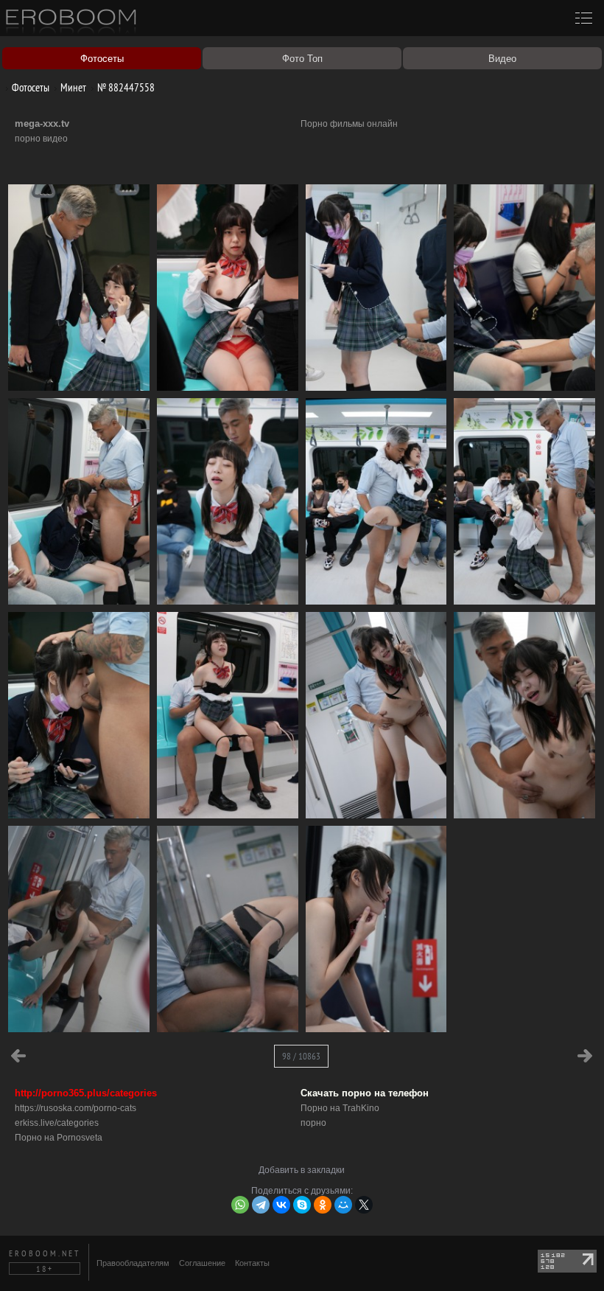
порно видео (41, 138)
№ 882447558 (125, 87)
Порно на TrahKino (340, 1108)
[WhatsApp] (240, 1205)
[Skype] (302, 1205)
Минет (72, 87)
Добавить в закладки (302, 1170)
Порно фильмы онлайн (349, 124)
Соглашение (202, 1263)
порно (313, 1123)
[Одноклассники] (322, 1205)
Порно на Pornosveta (58, 1137)
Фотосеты (29, 87)
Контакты (252, 1263)
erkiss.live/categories (57, 1123)
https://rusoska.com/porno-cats (75, 1108)
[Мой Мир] (343, 1205)
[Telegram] (261, 1205)
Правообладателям (132, 1263)
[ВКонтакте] (281, 1205)
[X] (364, 1205)
